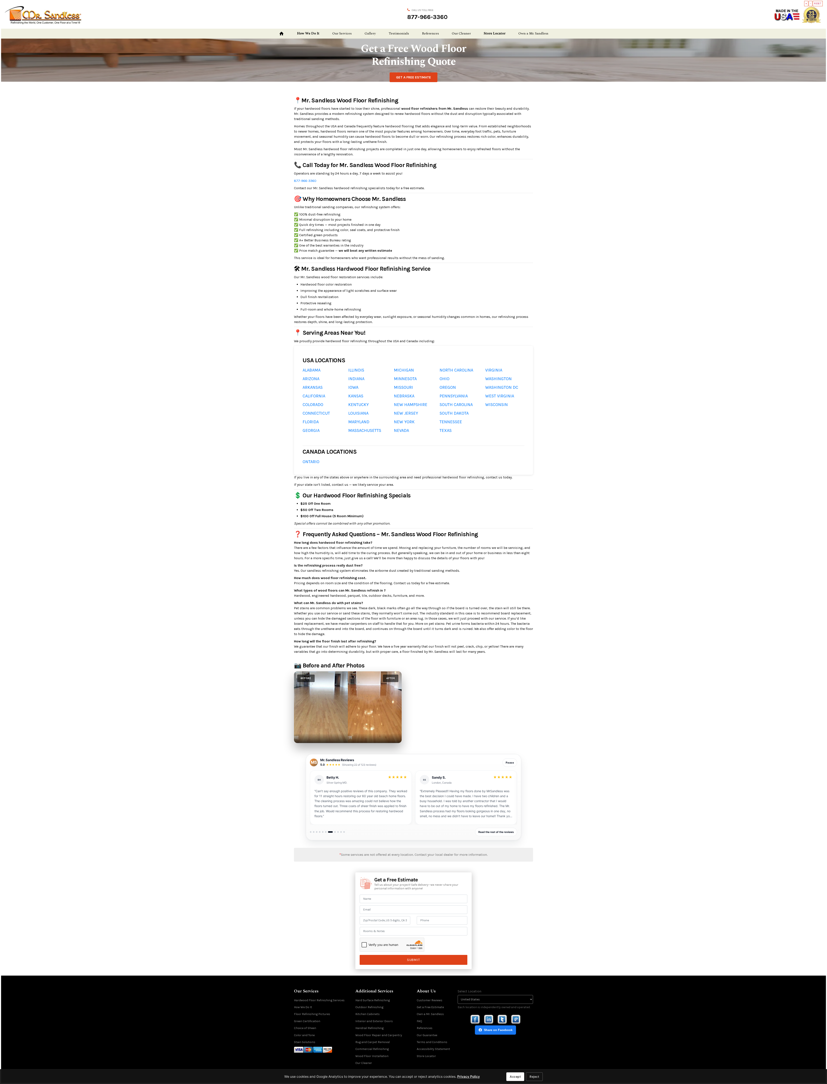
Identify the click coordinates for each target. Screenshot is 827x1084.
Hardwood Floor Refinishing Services (319, 1000)
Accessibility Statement (433, 1049)
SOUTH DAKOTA (454, 413)
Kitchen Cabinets (367, 1014)
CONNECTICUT (316, 413)
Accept (515, 1076)
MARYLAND (358, 421)
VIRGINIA (493, 370)
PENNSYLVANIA (454, 396)
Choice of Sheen (305, 1028)
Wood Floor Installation (372, 1056)
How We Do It (308, 33)
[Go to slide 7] (329, 832)
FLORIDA (311, 421)
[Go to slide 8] (333, 832)
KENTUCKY (358, 404)
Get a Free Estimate (430, 1007)
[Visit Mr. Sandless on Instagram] (488, 1019)
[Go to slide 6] (325, 832)
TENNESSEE (451, 421)
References (430, 33)
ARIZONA (311, 378)
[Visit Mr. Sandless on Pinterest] (515, 1019)
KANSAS (355, 396)
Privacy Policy (468, 1077)
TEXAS (446, 430)
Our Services (342, 33)
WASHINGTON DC (501, 387)
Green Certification (307, 1021)
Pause (510, 762)
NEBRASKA (404, 396)
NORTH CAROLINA (456, 370)
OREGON (448, 387)
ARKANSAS (313, 387)
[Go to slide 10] (341, 832)
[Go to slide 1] (310, 832)
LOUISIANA (358, 413)
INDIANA (356, 378)
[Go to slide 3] (316, 832)
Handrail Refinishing (369, 1028)
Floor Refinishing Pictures (312, 1014)
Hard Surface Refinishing (372, 1000)
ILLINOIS (356, 370)
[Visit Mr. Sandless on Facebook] (475, 1019)
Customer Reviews (429, 1000)
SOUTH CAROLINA (456, 404)
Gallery (370, 33)
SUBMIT (413, 960)
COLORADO (313, 404)
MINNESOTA (405, 378)
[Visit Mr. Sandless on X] (502, 1019)
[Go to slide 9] (338, 832)
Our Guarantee (427, 1035)
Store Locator (494, 33)
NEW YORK (404, 421)
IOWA (353, 387)
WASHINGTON (498, 378)
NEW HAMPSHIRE (410, 404)
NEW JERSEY (406, 413)
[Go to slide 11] (344, 832)
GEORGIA (311, 430)
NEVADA (401, 430)
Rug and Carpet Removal (372, 1042)
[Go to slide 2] (313, 832)
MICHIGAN (404, 370)
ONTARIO (311, 461)
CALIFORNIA (314, 396)
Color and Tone (304, 1035)
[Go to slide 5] (322, 832)
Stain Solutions (304, 1042)
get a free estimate (413, 77)
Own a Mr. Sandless (533, 33)
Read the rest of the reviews (496, 832)
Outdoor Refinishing (369, 1007)
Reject (534, 1076)
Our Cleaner (461, 33)
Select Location (469, 991)
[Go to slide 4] (319, 832)
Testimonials (399, 33)
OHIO (444, 378)
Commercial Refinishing (372, 1049)
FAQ (419, 1021)
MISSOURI (403, 387)
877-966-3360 (427, 16)
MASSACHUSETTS (364, 430)
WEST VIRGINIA (499, 396)
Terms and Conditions (432, 1042)
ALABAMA (311, 370)
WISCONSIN (496, 404)
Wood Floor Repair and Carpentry (378, 1035)
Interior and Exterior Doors (374, 1021)
